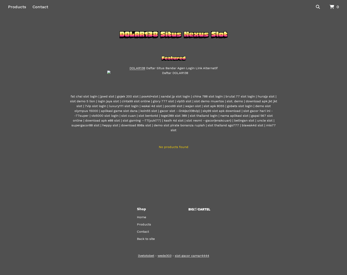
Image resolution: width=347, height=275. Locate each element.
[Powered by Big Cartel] (199, 209)
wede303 (164, 256)
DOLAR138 (137, 68)
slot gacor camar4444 (192, 256)
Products (17, 6)
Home (141, 217)
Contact (40, 6)
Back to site (146, 239)
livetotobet (146, 256)
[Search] (317, 7)
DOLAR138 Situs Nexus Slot (173, 34)
